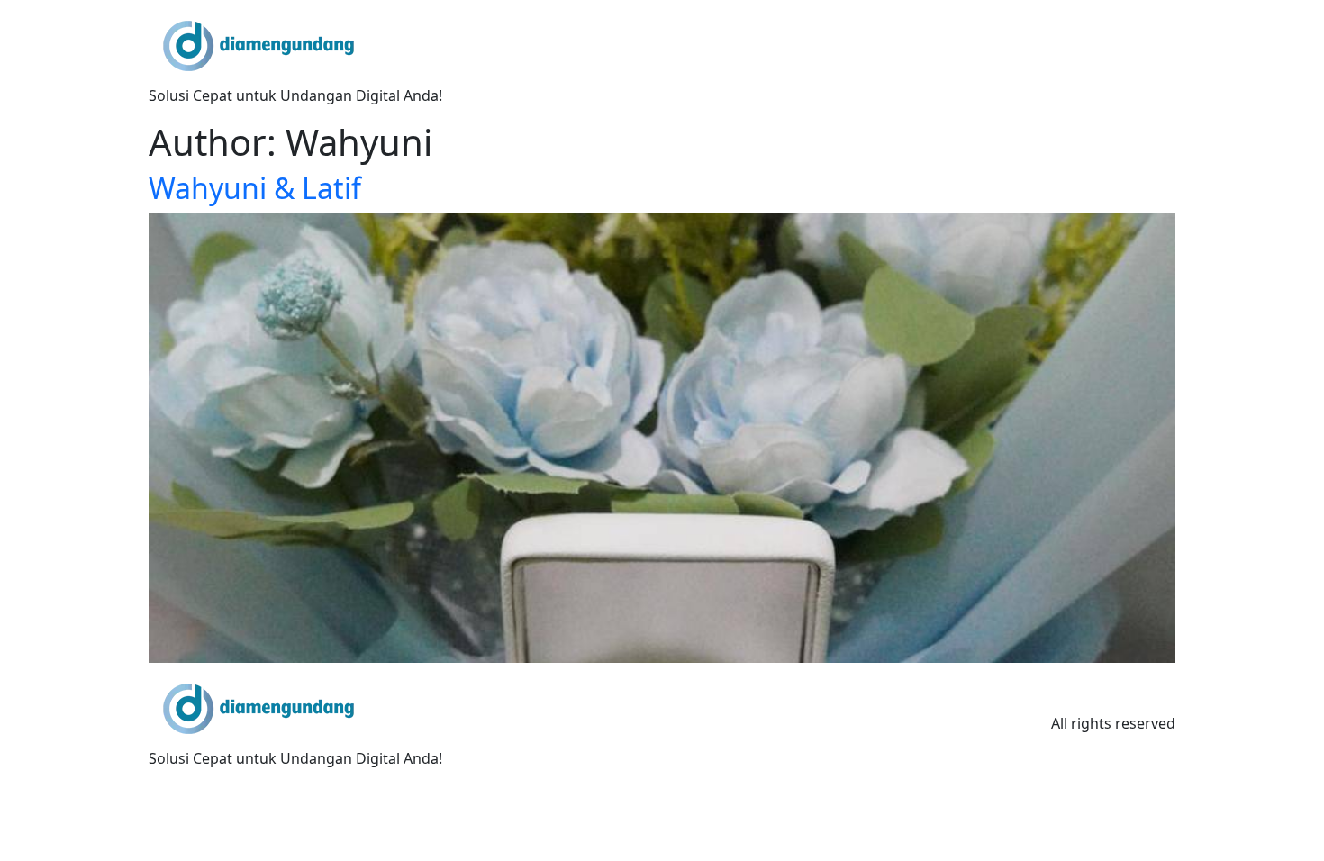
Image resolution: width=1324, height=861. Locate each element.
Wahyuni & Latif (255, 187)
